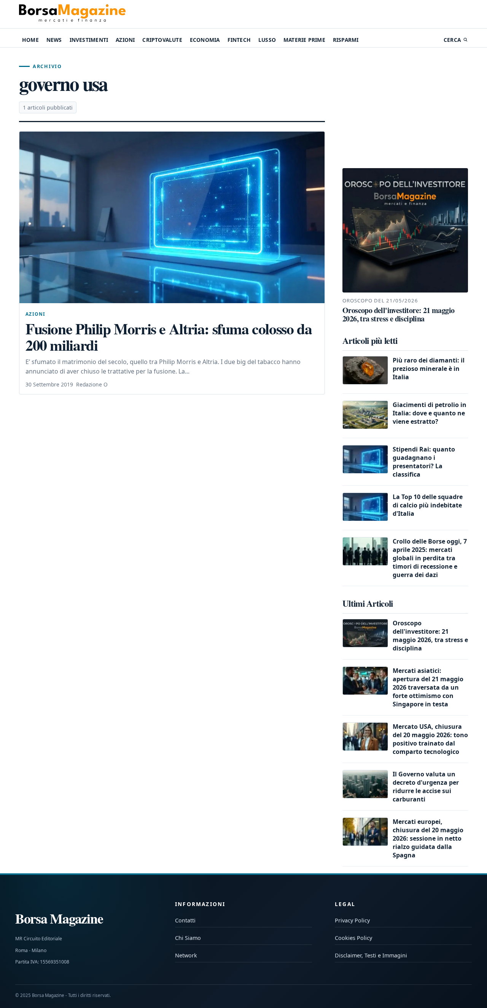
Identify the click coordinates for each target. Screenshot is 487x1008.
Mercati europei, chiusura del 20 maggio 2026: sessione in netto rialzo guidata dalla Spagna (428, 838)
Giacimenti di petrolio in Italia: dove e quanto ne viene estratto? (429, 413)
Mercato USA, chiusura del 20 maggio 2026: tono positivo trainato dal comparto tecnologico (430, 739)
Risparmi (346, 39)
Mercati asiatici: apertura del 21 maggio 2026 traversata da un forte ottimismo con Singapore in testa (428, 687)
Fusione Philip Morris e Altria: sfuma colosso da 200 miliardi (168, 337)
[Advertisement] (405, 108)
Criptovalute (162, 39)
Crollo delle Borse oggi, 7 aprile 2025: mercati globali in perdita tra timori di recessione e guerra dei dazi (430, 558)
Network (186, 955)
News (54, 39)
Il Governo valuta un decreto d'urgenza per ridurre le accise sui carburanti (426, 786)
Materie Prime (304, 39)
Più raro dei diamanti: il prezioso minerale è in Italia (429, 368)
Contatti (185, 920)
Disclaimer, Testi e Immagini (371, 955)
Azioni (125, 39)
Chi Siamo (188, 937)
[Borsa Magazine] (72, 14)
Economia (205, 39)
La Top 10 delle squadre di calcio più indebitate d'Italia (428, 505)
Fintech (239, 39)
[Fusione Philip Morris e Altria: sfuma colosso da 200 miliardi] (172, 217)
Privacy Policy (352, 920)
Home (30, 39)
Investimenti (89, 39)
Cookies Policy (353, 937)
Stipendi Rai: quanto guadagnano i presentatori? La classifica (424, 462)
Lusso (267, 39)
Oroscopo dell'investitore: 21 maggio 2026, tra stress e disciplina (430, 635)
